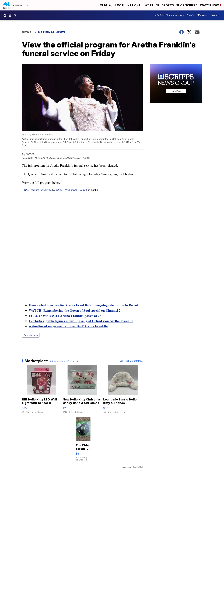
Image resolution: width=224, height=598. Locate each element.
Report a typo (31, 335)
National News (51, 32)
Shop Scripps (187, 5)
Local (120, 5)
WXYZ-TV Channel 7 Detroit (71, 189)
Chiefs (190, 15)
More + (215, 15)
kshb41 (6, 15)
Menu (104, 5)
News (26, 32)
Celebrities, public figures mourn (53, 320)
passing (82, 320)
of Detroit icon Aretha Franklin (110, 320)
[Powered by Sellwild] (137, 467)
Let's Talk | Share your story (169, 15)
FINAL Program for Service (37, 189)
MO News (202, 15)
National (134, 5)
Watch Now (210, 5)
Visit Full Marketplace (131, 361)
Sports (168, 5)
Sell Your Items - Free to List (64, 361)
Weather (152, 5)
